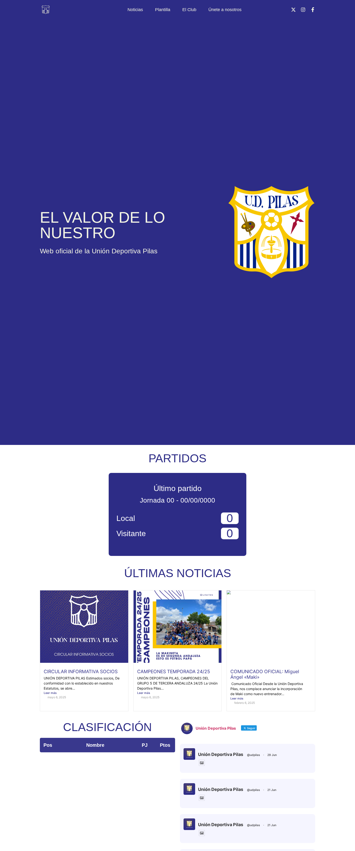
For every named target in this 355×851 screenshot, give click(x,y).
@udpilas (253, 755)
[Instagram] (303, 9)
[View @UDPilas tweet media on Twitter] (202, 763)
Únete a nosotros (224, 9)
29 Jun (272, 755)
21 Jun (271, 790)
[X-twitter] (293, 9)
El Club (189, 9)
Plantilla (162, 9)
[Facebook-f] (312, 9)
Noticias (135, 9)
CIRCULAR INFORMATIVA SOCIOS (81, 671)
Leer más (50, 693)
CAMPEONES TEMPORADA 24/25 (173, 671)
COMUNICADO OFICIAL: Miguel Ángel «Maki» (264, 674)
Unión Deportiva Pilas (220, 754)
